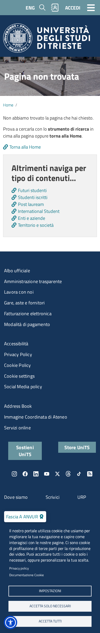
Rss (89, 474)
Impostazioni (50, 590)
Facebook (25, 474)
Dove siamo (16, 497)
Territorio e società (36, 225)
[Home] (46, 39)
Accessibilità (16, 343)
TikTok (79, 474)
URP (81, 497)
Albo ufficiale (17, 270)
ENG (30, 7)
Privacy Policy (18, 354)
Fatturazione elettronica (28, 313)
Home (8, 105)
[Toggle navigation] (91, 7)
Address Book (18, 406)
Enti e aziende (31, 218)
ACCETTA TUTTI (50, 621)
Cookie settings (19, 376)
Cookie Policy (17, 365)
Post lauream (31, 204)
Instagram (14, 474)
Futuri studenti (32, 190)
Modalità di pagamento (27, 324)
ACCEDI (72, 7)
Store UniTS (76, 447)
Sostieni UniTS (25, 451)
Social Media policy (23, 386)
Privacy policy (19, 568)
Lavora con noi (19, 291)
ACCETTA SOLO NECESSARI (50, 606)
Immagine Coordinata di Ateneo (35, 416)
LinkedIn (36, 474)
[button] (10, 622)
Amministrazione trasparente (33, 281)
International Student (38, 211)
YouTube (46, 474)
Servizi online (17, 427)
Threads (68, 474)
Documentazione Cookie (26, 574)
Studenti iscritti (32, 197)
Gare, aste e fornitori (24, 302)
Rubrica (55, 7)
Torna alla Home (25, 146)
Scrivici (53, 497)
